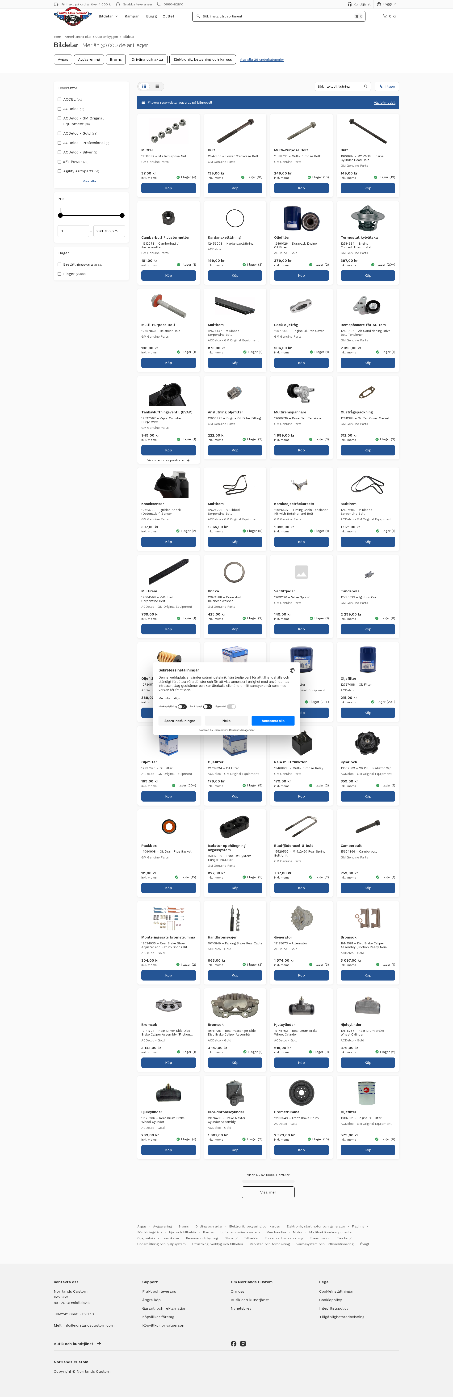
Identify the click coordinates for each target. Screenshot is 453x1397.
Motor (297, 1232)
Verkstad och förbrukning (270, 1244)
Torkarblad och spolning (284, 1238)
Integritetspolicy (333, 1308)
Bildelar (106, 16)
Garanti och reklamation (164, 1308)
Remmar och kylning (202, 1238)
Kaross (208, 1232)
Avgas (63, 59)
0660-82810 (173, 4)
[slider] (60, 215)
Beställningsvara (83, 264)
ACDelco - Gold (80, 133)
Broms (116, 59)
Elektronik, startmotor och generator (315, 1226)
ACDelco (73, 108)
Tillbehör (251, 1238)
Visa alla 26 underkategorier (262, 59)
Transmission (320, 1238)
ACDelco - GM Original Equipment (83, 121)
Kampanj (132, 16)
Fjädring (358, 1226)
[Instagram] (243, 1343)
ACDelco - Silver (80, 152)
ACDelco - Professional (86, 142)
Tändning (344, 1238)
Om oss (237, 1291)
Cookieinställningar (336, 1291)
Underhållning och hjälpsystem (161, 1244)
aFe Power (75, 161)
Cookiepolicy (330, 1300)
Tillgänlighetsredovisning (342, 1317)
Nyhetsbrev (241, 1308)
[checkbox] (59, 98)
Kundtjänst (362, 4)
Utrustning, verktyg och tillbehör (217, 1244)
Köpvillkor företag (158, 1317)
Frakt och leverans (159, 1291)
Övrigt (364, 1244)
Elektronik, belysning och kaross (202, 59)
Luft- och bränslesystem (240, 1232)
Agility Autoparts (81, 171)
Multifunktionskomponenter (331, 1232)
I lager (75, 274)
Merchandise (276, 1232)
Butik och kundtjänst (250, 1300)
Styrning (231, 1238)
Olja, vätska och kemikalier (158, 1238)
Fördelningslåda (149, 1232)
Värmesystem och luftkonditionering (324, 1244)
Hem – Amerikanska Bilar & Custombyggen (86, 36)
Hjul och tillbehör (182, 1232)
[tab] (144, 86)
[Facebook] (233, 1343)
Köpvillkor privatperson (163, 1325)
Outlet (168, 16)
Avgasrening (89, 59)
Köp (168, 188)
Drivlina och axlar (148, 59)
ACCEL (72, 99)
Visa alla (89, 181)
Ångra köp (151, 1300)
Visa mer (268, 1192)
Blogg (151, 16)
